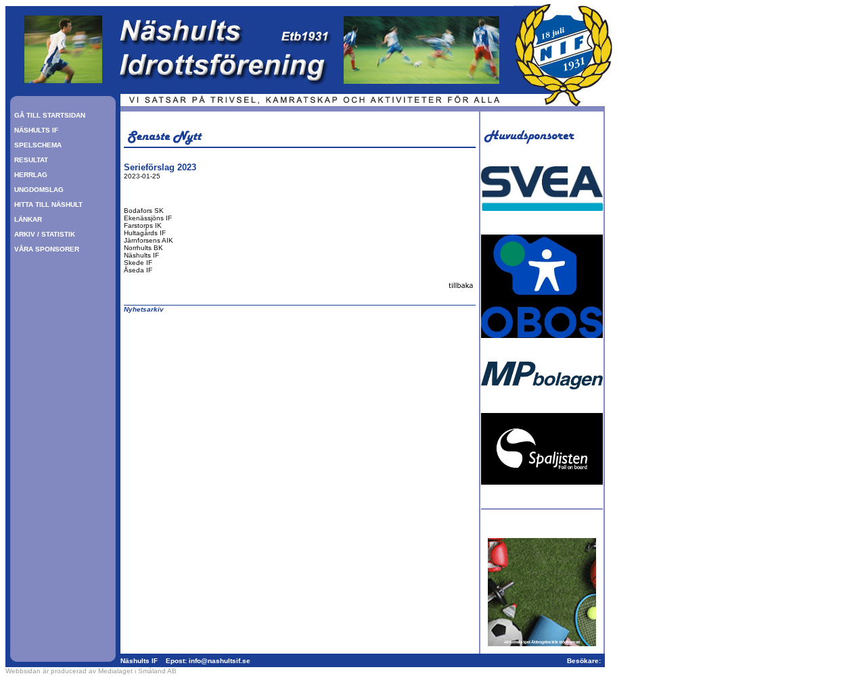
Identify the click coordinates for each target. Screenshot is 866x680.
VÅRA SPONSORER (46, 249)
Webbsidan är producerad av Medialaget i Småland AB (91, 671)
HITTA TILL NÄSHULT (48, 204)
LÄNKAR (28, 219)
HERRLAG (30, 174)
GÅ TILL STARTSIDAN (49, 115)
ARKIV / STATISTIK (44, 234)
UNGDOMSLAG (39, 189)
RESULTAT (31, 160)
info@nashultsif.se (219, 660)
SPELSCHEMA (38, 145)
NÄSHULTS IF (36, 130)
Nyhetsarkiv (144, 309)
